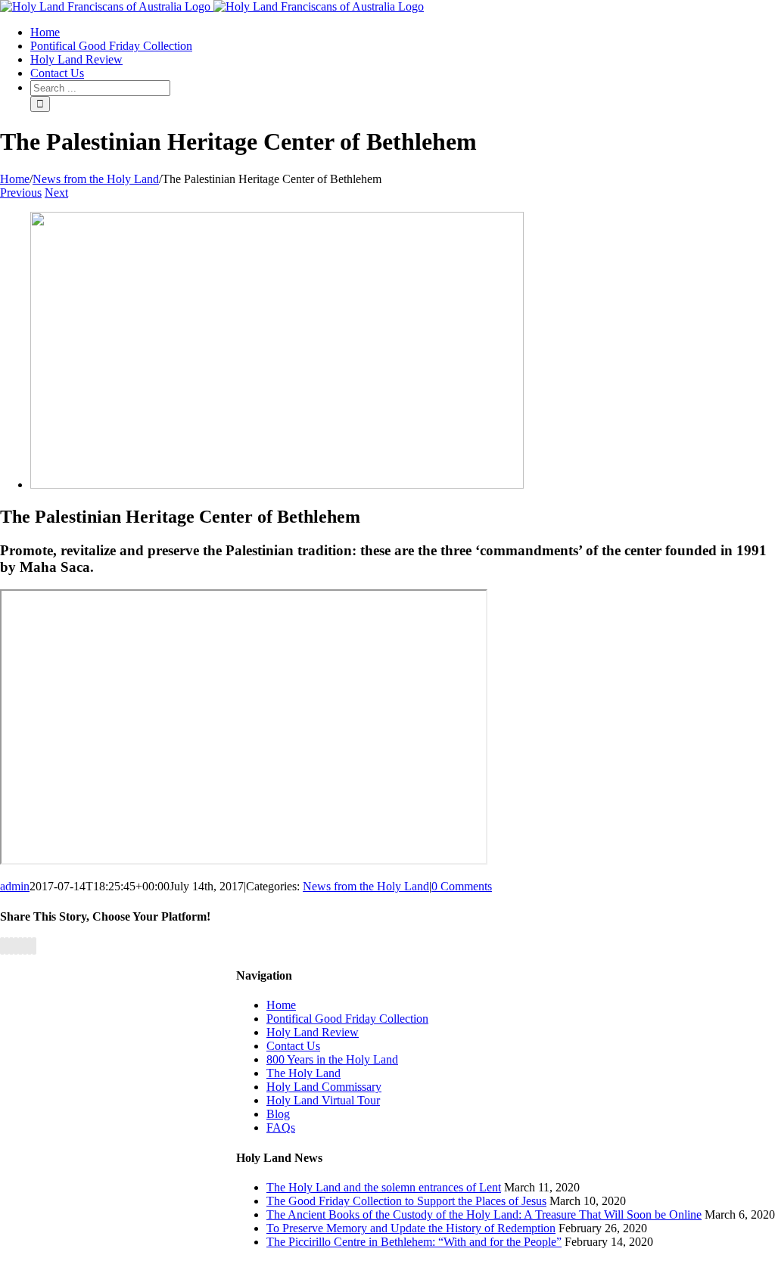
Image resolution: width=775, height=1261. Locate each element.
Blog (278, 1113)
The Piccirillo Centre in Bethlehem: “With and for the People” (414, 1241)
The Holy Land (303, 1073)
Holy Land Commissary (323, 1086)
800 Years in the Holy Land (332, 1059)
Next (56, 192)
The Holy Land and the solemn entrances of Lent (383, 1187)
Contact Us (293, 1045)
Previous (21, 192)
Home (281, 1005)
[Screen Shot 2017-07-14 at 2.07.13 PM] (277, 484)
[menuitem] (45, 32)
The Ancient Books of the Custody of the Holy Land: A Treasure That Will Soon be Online (484, 1214)
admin (15, 886)
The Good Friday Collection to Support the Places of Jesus (406, 1200)
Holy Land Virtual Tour (323, 1100)
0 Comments (461, 886)
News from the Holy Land (366, 886)
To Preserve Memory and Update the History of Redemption (411, 1228)
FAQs (280, 1127)
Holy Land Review (312, 1032)
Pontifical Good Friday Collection (347, 1018)
